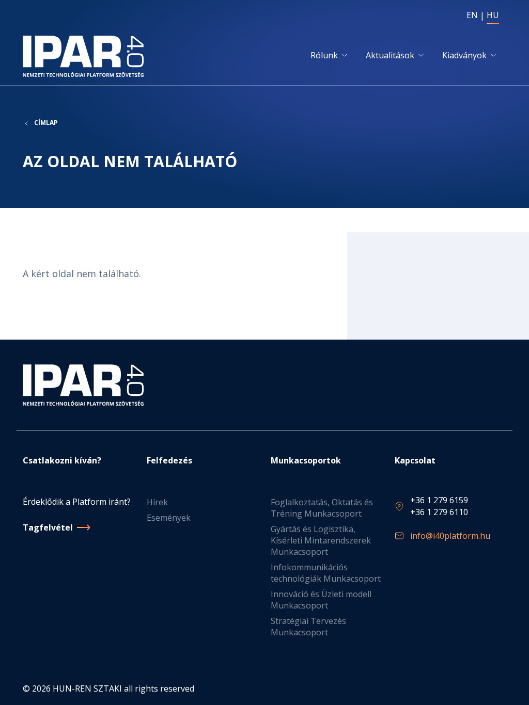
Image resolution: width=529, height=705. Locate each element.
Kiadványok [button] (464, 55)
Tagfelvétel (48, 527)
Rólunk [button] (324, 55)
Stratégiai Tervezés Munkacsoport (308, 626)
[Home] (85, 56)
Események (169, 517)
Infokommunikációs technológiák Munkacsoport (326, 573)
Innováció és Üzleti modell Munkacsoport (321, 599)
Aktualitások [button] (390, 55)
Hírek (157, 502)
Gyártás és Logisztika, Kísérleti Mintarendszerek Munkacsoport (321, 540)
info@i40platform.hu (450, 535)
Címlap (46, 123)
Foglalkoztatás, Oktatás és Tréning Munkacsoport (322, 507)
